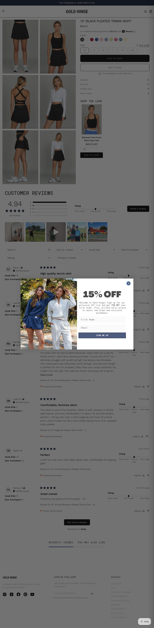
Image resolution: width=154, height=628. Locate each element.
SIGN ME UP (102, 335)
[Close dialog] (128, 283)
